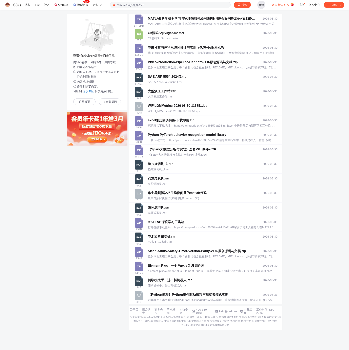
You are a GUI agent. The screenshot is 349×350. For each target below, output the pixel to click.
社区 (47, 4)
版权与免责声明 (231, 321)
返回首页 (84, 101)
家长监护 (138, 321)
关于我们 (134, 311)
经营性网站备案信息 (230, 316)
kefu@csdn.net (228, 311)
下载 (37, 4)
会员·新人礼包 (280, 4)
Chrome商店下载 (196, 321)
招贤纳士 (146, 311)
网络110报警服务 (153, 321)
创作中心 (314, 4)
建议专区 (88, 91)
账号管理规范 (214, 321)
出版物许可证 (259, 321)
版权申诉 (246, 321)
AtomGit (63, 4)
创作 (334, 4)
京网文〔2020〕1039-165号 (202, 316)
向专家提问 (110, 101)
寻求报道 (171, 311)
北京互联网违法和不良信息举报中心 (261, 316)
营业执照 (273, 321)
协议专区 (184, 311)
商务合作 (159, 311)
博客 (27, 4)
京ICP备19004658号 (174, 316)
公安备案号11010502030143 (146, 316)
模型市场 (82, 4)
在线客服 (248, 311)
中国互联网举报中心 (175, 321)
